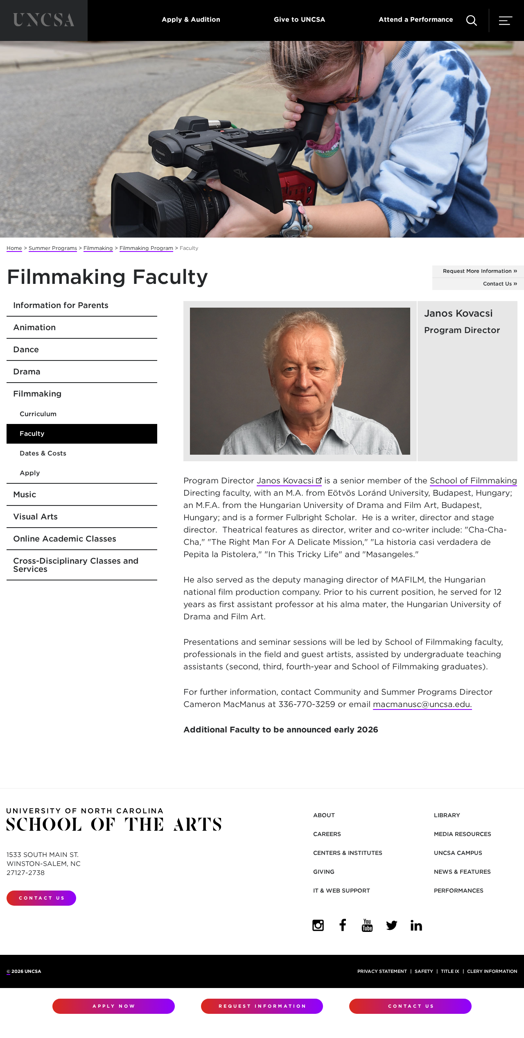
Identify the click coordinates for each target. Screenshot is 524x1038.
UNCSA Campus (458, 853)
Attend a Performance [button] (416, 19)
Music (24, 494)
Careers (327, 834)
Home (14, 248)
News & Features (462, 871)
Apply (30, 473)
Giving (323, 871)
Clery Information (492, 971)
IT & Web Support (341, 890)
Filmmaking (98, 248)
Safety (424, 971)
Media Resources (462, 834)
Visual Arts (35, 516)
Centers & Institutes (347, 853)
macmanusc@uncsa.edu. (422, 704)
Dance (26, 349)
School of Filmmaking (473, 480)
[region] (350, 381)
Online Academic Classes (64, 539)
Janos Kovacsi (289, 480)
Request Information (263, 1006)
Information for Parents (60, 305)
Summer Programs (53, 248)
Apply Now (114, 1006)
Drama (27, 371)
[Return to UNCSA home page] (44, 20)
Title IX (450, 971)
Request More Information (477, 271)
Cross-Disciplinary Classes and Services (75, 565)
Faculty (32, 433)
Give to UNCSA (299, 19)
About (324, 815)
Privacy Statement (382, 971)
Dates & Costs (43, 453)
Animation (34, 327)
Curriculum (38, 414)
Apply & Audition (191, 19)
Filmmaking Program (146, 248)
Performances (458, 890)
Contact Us (497, 284)
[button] (471, 20)
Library (447, 815)
